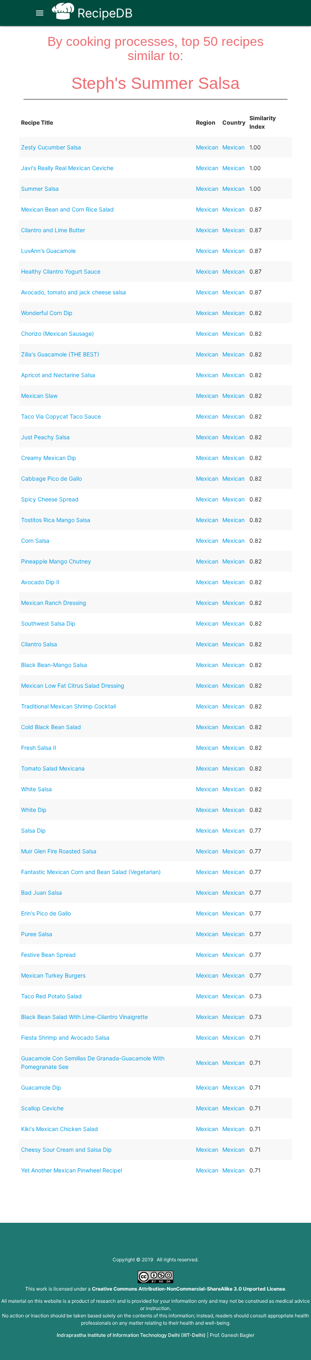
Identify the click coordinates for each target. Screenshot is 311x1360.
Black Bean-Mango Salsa (54, 664)
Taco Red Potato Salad (51, 996)
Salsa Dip (33, 830)
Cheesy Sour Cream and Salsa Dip (66, 1149)
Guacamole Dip (41, 1087)
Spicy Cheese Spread (50, 499)
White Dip (34, 809)
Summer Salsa (40, 188)
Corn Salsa (35, 540)
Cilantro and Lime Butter (53, 230)
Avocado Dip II (40, 582)
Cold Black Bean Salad (51, 726)
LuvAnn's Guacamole (48, 250)
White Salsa (36, 789)
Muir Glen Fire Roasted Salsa (58, 851)
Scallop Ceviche (42, 1108)
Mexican (207, 147)
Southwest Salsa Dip (48, 623)
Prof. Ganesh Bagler (232, 1335)
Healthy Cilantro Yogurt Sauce (60, 271)
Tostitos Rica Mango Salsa (55, 519)
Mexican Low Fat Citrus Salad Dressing (72, 685)
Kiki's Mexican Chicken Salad (59, 1128)
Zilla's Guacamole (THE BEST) (60, 354)
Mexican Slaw (39, 395)
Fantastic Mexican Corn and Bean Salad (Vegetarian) (91, 871)
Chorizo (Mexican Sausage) (57, 333)
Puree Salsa (36, 933)
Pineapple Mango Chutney (56, 561)
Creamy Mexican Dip (48, 457)
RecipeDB (103, 13)
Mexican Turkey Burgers (53, 975)
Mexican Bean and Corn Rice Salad (67, 209)
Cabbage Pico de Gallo (51, 478)
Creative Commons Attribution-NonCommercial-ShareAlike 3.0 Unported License (188, 1289)
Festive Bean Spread (48, 954)
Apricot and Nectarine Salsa (58, 374)
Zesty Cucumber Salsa (51, 147)
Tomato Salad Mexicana (53, 768)
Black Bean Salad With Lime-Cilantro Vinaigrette (84, 1016)
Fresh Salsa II (38, 747)
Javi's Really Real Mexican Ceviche (67, 167)
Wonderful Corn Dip (46, 312)
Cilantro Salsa (39, 644)
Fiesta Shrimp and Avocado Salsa (65, 1037)
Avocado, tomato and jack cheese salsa (73, 292)
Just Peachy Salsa (45, 437)
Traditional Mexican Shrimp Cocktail (68, 706)
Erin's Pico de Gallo (46, 913)
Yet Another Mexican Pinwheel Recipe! (71, 1170)
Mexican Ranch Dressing (53, 602)
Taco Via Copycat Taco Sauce (61, 416)
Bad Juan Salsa (41, 892)
